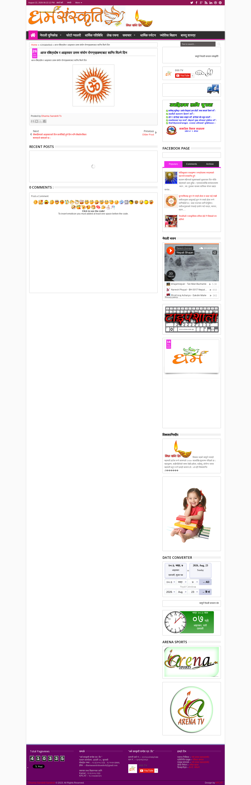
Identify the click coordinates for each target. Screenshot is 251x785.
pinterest (220, 2)
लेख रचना (113, 35)
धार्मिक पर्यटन (148, 35)
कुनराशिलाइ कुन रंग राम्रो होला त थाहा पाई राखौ (198, 196)
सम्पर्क (69, 2)
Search (219, 44)
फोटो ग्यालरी (73, 35)
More (77, 2)
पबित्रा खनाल (198, 759)
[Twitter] (211, 93)
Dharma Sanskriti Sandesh (42, 783)
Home (33, 35)
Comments (191, 164)
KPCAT (219, 783)
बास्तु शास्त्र (188, 35)
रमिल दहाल (194, 764)
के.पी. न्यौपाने (194, 767)
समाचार (127, 35)
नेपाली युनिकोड (49, 35)
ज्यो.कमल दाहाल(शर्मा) (200, 757)
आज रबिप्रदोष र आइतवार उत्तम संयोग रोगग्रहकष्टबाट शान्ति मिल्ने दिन (83, 52)
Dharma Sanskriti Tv (51, 116)
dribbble (215, 2)
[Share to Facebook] (44, 121)
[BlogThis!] (36, 121)
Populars (173, 164)
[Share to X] (40, 121)
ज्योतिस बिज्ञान (168, 35)
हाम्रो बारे (60, 2)
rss (206, 2)
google (201, 2)
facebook (196, 2)
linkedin (210, 2)
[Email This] (32, 121)
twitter (191, 2)
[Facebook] (194, 93)
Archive (210, 164)
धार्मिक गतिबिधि (94, 35)
